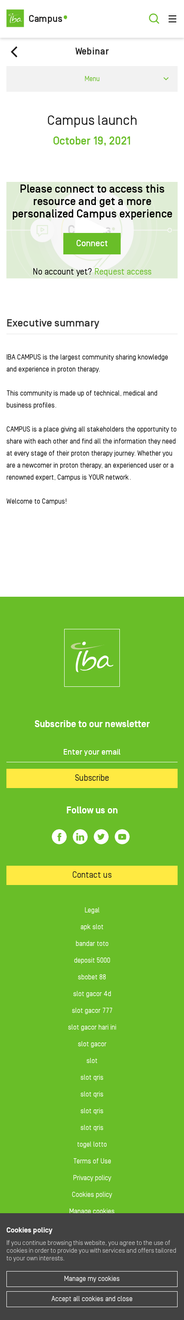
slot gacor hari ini (92, 1027)
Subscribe (92, 778)
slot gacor (92, 1044)
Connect (92, 243)
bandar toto (92, 944)
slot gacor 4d (92, 994)
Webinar (92, 51)
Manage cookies (92, 1211)
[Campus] (92, 658)
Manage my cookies (92, 1279)
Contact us (92, 875)
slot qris (92, 1077)
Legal (92, 910)
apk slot (92, 927)
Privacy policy (92, 1178)
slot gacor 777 (92, 1011)
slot (92, 1061)
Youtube (122, 836)
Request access (122, 272)
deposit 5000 (92, 960)
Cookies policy (92, 1195)
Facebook (59, 836)
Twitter (101, 836)
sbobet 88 (92, 977)
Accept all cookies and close (92, 1299)
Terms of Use (92, 1161)
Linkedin (80, 836)
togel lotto (92, 1144)
